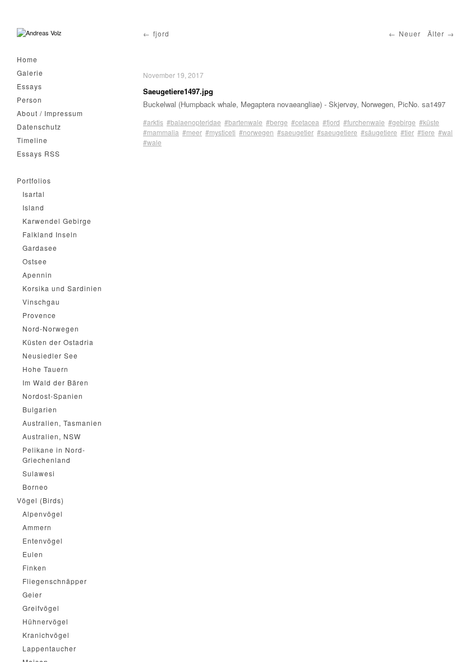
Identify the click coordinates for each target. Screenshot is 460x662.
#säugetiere (379, 132)
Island (33, 207)
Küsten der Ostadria (58, 342)
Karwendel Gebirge (56, 221)
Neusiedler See (50, 355)
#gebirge (402, 122)
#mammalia (161, 132)
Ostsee (34, 261)
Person (29, 99)
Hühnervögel (45, 621)
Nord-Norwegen (50, 328)
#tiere (426, 132)
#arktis (153, 122)
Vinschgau (41, 301)
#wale (152, 142)
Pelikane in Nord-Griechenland (53, 455)
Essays (29, 86)
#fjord (331, 122)
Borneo (35, 486)
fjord (161, 33)
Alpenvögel (42, 513)
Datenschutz (39, 126)
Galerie (30, 72)
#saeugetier (295, 132)
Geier (32, 594)
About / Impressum (50, 113)
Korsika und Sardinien (62, 288)
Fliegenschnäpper (54, 581)
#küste (429, 122)
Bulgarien (39, 409)
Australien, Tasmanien (62, 422)
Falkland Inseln (49, 234)
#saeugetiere (337, 132)
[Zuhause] (39, 33)
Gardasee (39, 247)
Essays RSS (38, 153)
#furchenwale (364, 122)
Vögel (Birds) (40, 500)
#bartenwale (243, 122)
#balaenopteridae (194, 122)
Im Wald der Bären (55, 382)
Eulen (32, 554)
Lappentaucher (49, 648)
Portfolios (34, 180)
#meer (192, 132)
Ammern (37, 527)
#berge (277, 122)
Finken (34, 567)
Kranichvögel (46, 635)
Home (27, 59)
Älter (435, 33)
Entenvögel (42, 540)
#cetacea (305, 122)
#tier (407, 132)
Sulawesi (38, 473)
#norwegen (256, 132)
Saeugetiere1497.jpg (178, 91)
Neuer (410, 33)
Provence (39, 315)
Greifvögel (40, 608)
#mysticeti (220, 132)
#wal (445, 132)
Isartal (33, 194)
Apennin (37, 274)
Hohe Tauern (45, 369)
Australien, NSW (51, 436)
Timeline (32, 140)
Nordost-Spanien (52, 396)
